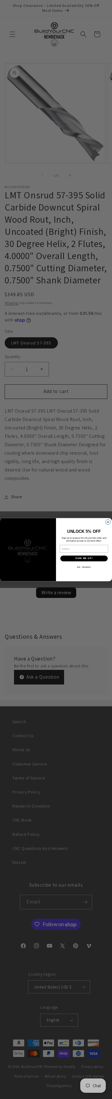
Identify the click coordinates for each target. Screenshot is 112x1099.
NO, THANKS (84, 567)
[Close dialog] (108, 522)
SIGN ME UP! (84, 558)
